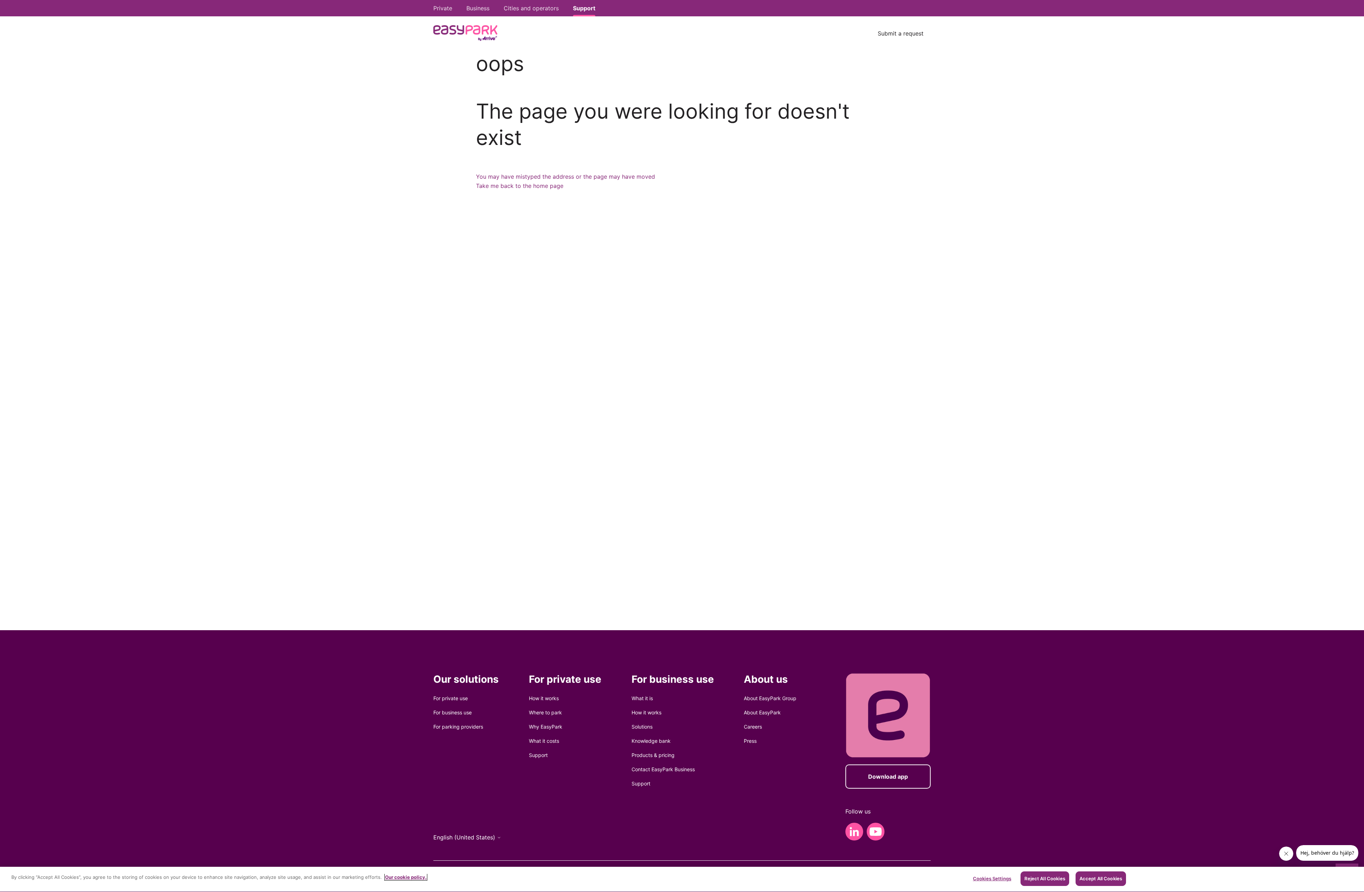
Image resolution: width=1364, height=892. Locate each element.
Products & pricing (653, 755)
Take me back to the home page (519, 185)
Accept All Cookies (1100, 878)
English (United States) (465, 837)
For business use (452, 712)
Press (750, 741)
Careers (753, 727)
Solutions (642, 727)
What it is (642, 698)
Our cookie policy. (406, 877)
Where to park (545, 712)
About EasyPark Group (770, 698)
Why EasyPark (545, 727)
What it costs (544, 741)
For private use (450, 698)
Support (538, 755)
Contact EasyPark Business (663, 769)
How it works (544, 698)
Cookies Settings (992, 878)
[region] (682, 879)
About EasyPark (762, 712)
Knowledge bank (651, 741)
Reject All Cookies (1044, 878)
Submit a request (901, 33)
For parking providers (458, 727)
